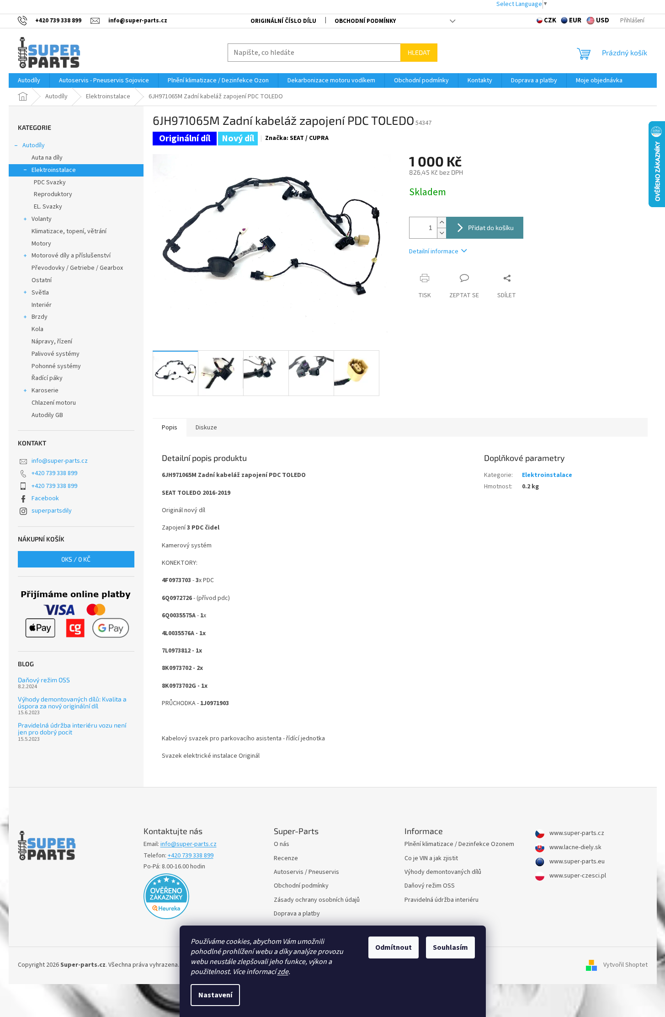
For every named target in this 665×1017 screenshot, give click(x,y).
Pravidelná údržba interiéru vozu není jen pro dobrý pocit (72, 729)
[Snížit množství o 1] (441, 233)
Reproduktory (53, 194)
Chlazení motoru (54, 402)
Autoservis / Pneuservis (306, 872)
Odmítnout (393, 947)
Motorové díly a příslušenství (71, 255)
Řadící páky (47, 378)
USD (602, 20)
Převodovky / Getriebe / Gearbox (77, 268)
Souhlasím (450, 947)
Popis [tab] (169, 427)
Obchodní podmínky (365, 21)
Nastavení (215, 995)
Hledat (419, 52)
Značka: (297, 138)
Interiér (42, 305)
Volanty (42, 219)
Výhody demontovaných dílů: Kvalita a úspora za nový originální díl (72, 703)
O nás (281, 844)
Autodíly (33, 145)
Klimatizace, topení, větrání (69, 231)
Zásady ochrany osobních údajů (317, 900)
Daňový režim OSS (44, 679)
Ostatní (42, 280)
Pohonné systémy (56, 366)
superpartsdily (52, 510)
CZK (550, 20)
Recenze (286, 858)
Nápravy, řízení (52, 341)
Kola (37, 329)
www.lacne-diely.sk (574, 847)
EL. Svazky (48, 206)
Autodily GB (47, 415)
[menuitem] (29, 80)
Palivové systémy (56, 354)
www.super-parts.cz (576, 833)
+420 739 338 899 (54, 473)
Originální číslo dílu (283, 21)
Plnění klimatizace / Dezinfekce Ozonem (459, 844)
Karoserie (45, 390)
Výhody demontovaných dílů (442, 872)
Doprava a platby (297, 914)
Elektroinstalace (54, 170)
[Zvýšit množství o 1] (441, 222)
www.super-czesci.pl (577, 876)
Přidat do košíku (491, 227)
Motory (41, 243)
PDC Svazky (50, 182)
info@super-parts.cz (60, 461)
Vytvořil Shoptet (625, 965)
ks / (75, 559)
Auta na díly (47, 157)
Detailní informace (433, 251)
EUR (575, 20)
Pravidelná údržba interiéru (441, 900)
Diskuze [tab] (206, 427)
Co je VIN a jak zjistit (431, 858)
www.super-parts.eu (576, 861)
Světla (40, 292)
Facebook (45, 498)
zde (282, 972)
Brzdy (40, 316)
